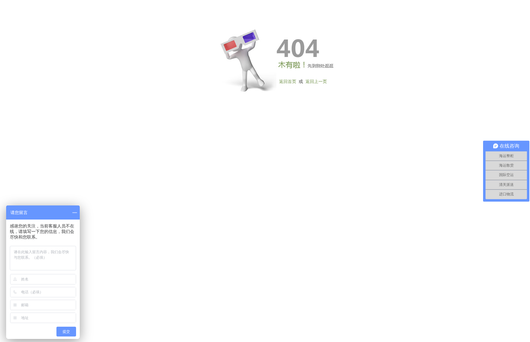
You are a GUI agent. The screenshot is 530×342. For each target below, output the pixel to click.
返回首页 (287, 81)
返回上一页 (316, 81)
